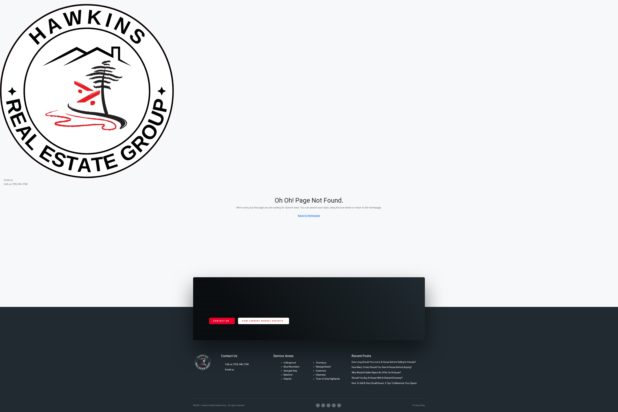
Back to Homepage (309, 215)
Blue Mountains (291, 366)
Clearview (321, 374)
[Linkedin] (334, 405)
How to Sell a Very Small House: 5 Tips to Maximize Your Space (384, 383)
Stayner (288, 379)
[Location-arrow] (339, 405)
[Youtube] (328, 405)
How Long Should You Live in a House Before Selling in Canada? (384, 362)
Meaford (288, 374)
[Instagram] (323, 405)
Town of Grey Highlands (328, 379)
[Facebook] (318, 405)
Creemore (321, 370)
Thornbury (321, 362)
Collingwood (290, 362)
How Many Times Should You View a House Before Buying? (382, 367)
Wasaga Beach (323, 366)
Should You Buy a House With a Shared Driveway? (377, 378)
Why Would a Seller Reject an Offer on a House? (376, 372)
